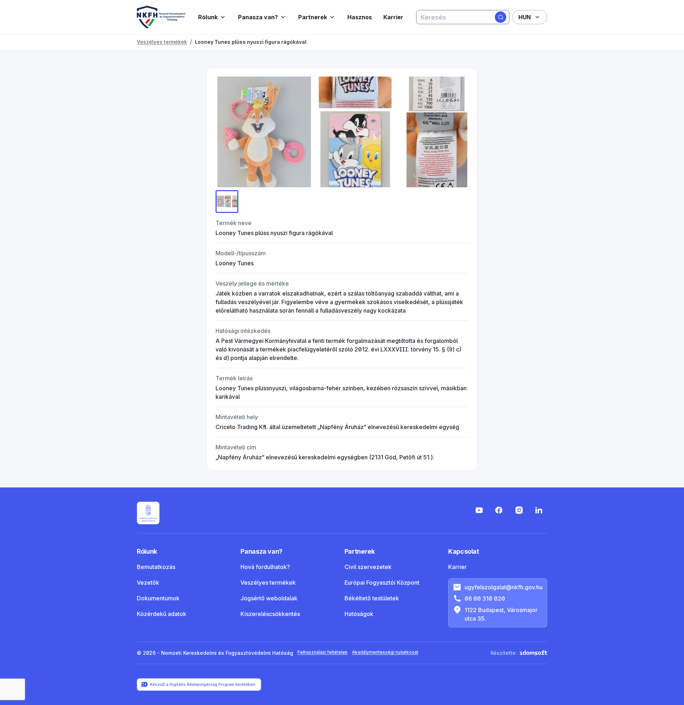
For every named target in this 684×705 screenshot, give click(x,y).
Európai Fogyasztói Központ (381, 582)
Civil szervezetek (368, 566)
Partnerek (312, 17)
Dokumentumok (158, 598)
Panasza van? (258, 17)
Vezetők (148, 582)
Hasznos (359, 17)
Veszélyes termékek (268, 582)
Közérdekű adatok (161, 613)
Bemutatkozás (156, 566)
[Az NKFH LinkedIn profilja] (538, 510)
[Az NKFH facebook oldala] (498, 510)
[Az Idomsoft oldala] (533, 653)
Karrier (393, 17)
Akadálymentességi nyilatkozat (385, 652)
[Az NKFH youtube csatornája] (478, 510)
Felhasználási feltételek (322, 652)
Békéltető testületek (371, 598)
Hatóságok (358, 613)
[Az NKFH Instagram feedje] (518, 510)
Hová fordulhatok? (265, 566)
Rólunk (208, 17)
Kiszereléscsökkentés (270, 613)
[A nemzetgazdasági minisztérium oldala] (148, 513)
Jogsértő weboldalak (268, 598)
